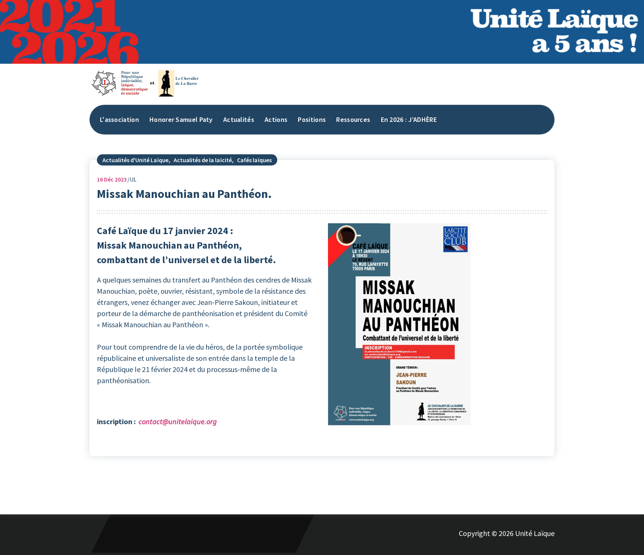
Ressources (353, 119)
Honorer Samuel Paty (181, 119)
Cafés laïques (254, 160)
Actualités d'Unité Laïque (135, 160)
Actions (276, 119)
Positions (312, 119)
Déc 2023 (112, 179)
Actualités (238, 119)
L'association (119, 119)
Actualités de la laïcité (203, 160)
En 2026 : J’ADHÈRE (409, 119)
